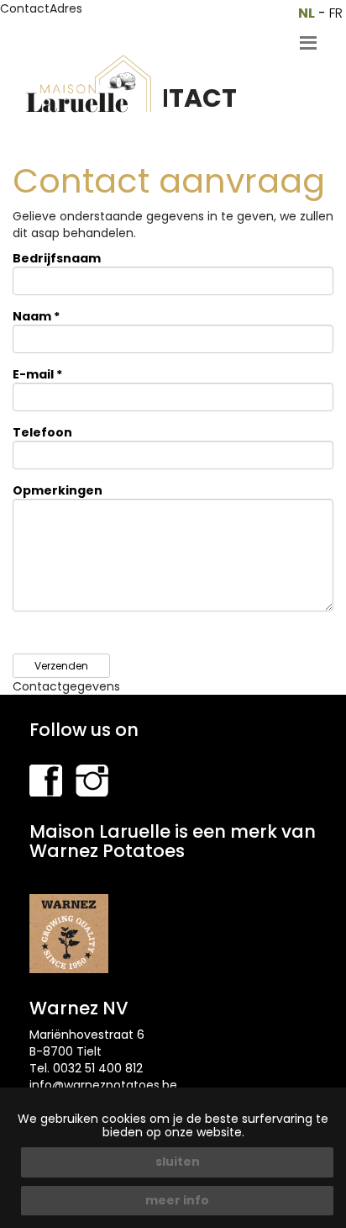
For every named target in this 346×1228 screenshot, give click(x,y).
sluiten (177, 1161)
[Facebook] (45, 779)
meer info (177, 1200)
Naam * (36, 316)
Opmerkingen (57, 490)
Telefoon (42, 432)
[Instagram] (92, 779)
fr (336, 13)
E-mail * (37, 374)
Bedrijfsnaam (57, 258)
